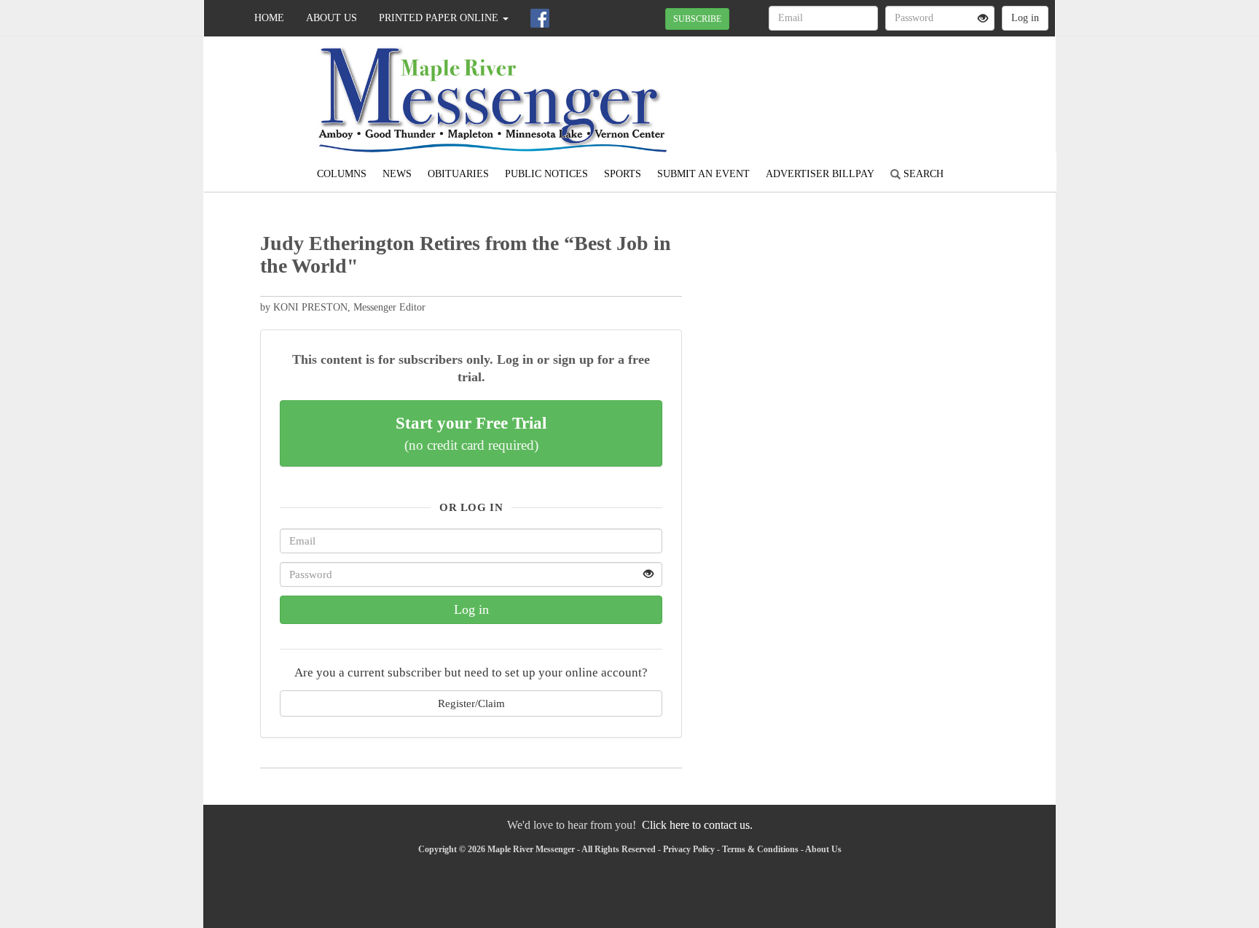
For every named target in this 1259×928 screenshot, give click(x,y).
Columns (341, 173)
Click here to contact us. (697, 825)
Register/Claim (471, 703)
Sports (622, 173)
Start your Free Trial (471, 433)
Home (269, 17)
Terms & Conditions (760, 849)
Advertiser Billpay (820, 173)
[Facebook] (539, 18)
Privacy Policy (689, 849)
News (397, 173)
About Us (331, 17)
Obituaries (458, 173)
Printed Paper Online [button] (440, 17)
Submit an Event (703, 173)
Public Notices (546, 173)
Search (922, 173)
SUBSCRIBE (697, 19)
